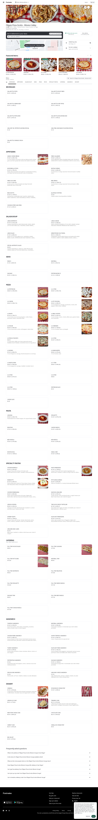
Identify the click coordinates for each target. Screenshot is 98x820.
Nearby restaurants (77, 793)
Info (37, 27)
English (76, 801)
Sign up (92, 2)
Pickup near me (76, 798)
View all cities (75, 795)
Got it (93, 816)
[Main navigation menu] (3, 2)
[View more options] (88, 7)
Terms (63, 810)
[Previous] (88, 55)
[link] (85, 7)
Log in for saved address (56, 33)
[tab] (12, 82)
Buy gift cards (52, 795)
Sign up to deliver (53, 801)
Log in (86, 2)
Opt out (88, 816)
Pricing (69, 810)
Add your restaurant (54, 798)
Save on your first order (55, 803)
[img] (34, 45)
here (81, 813)
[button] (49, 753)
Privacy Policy (56, 810)
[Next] (90, 55)
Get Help (51, 793)
